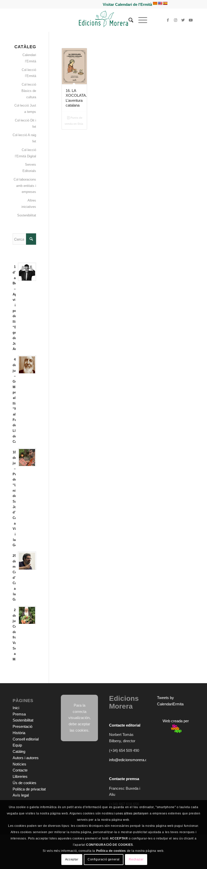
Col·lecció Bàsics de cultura (28, 91)
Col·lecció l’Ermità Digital (25, 153)
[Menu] (140, 20)
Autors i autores (26, 758)
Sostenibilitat (26, 215)
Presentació (22, 726)
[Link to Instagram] (175, 20)
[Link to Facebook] (168, 20)
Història (19, 733)
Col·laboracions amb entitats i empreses (25, 186)
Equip (17, 745)
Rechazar (136, 859)
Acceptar (72, 859)
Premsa (19, 714)
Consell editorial (26, 739)
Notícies (19, 764)
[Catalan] (155, 3)
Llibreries (20, 776)
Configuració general (104, 859)
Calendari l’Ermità (29, 58)
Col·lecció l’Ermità (29, 73)
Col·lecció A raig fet (24, 138)
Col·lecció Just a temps (25, 109)
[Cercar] (128, 20)
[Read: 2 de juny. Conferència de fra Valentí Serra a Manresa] (27, 615)
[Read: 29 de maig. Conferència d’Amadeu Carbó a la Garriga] (27, 561)
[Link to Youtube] (190, 20)
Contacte (20, 770)
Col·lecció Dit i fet (25, 123)
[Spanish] (165, 3)
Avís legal (21, 795)
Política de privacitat (29, 789)
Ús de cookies (24, 783)
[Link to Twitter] (183, 20)
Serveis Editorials (29, 168)
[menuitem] (128, 20)
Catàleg (19, 751)
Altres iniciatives (28, 203)
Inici (16, 708)
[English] (160, 3)
